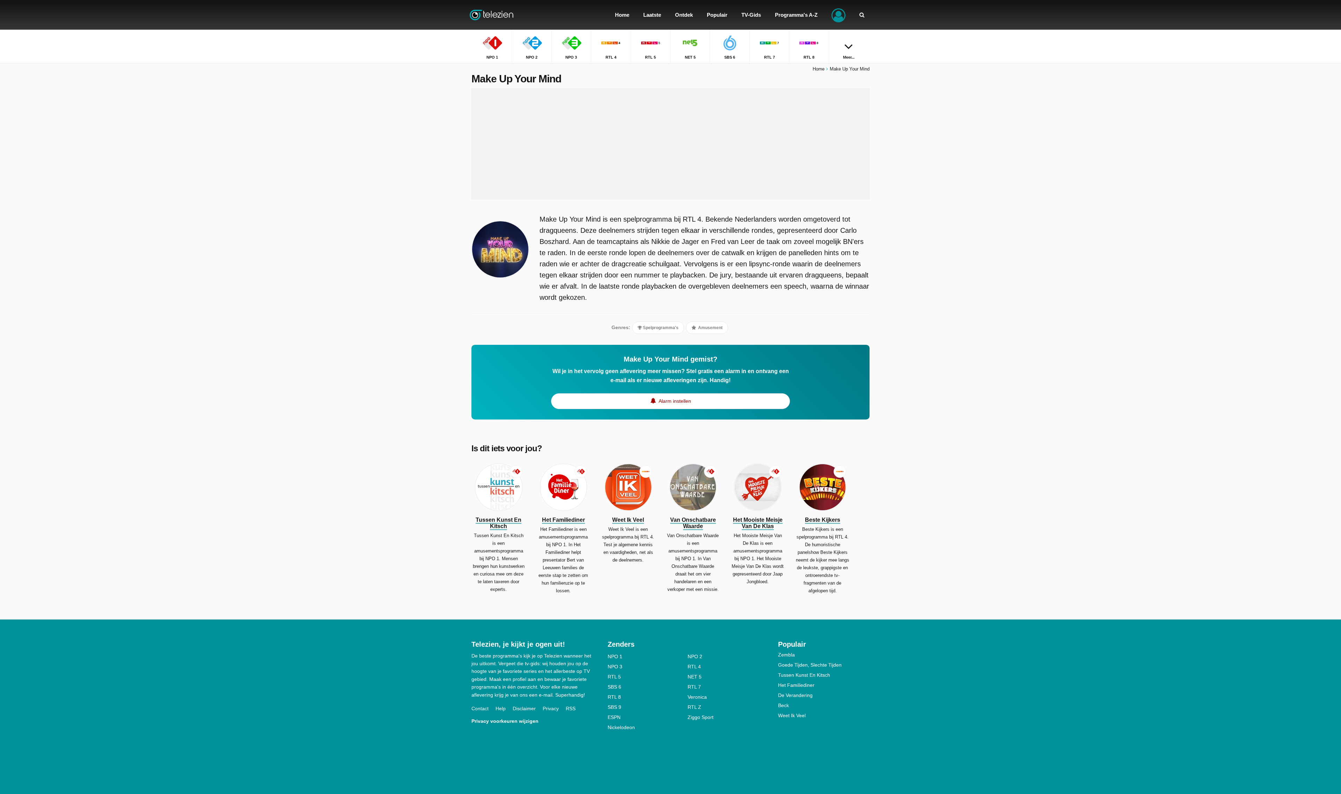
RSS (571, 708)
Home (819, 69)
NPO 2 (695, 656)
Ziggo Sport (700, 717)
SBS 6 (614, 687)
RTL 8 (614, 697)
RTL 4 (694, 666)
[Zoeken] (861, 15)
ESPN (614, 717)
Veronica (697, 697)
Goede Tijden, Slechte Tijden (810, 665)
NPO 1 (615, 656)
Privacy (551, 708)
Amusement (710, 327)
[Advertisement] (670, 144)
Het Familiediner (796, 685)
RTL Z (694, 707)
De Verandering (795, 695)
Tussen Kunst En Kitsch (804, 675)
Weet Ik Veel (792, 715)
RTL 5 (614, 677)
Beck (783, 705)
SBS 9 (614, 707)
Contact (480, 708)
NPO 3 (615, 666)
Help (501, 708)
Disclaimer (524, 708)
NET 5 (695, 677)
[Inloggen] (838, 15)
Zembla (786, 655)
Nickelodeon (621, 727)
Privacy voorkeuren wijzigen (504, 721)
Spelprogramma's (660, 327)
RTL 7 (694, 687)
